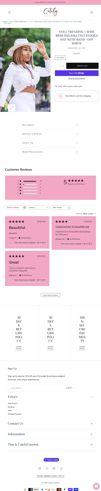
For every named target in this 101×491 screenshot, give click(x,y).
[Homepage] (50, 12)
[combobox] (38, 207)
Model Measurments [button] (32, 152)
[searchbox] (13, 207)
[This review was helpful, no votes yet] (38, 242)
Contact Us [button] (15, 423)
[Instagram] (47, 468)
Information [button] (16, 434)
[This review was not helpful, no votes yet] (43, 242)
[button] (9, 12)
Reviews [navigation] (11, 407)
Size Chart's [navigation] (13, 403)
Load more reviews (50, 295)
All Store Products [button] (18, 21)
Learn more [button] (19, 347)
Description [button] (28, 125)
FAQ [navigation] (9, 410)
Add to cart (82, 66)
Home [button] (5, 21)
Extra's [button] (12, 396)
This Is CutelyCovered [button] (23, 444)
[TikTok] (61, 468)
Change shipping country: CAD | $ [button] (50, 476)
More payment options (76, 78)
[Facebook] (54, 468)
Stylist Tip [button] (27, 143)
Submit (69, 388)
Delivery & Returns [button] (32, 134)
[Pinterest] (40, 468)
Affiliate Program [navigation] (14, 414)
